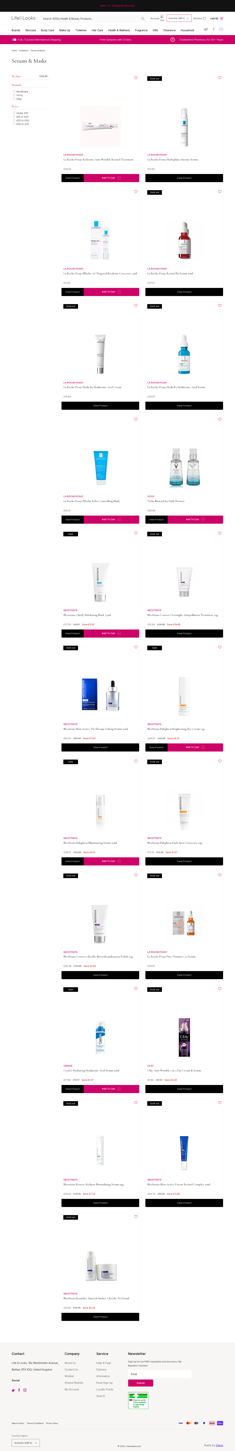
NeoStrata (22, 91)
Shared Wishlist (74, 1382)
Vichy (19, 95)
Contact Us (71, 1369)
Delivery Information (103, 1373)
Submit (141, 1382)
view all (43, 76)
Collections (24, 50)
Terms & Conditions (35, 1423)
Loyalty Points (104, 1389)
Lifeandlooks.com (133, 1446)
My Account (72, 1389)
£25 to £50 (22, 120)
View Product (72, 178)
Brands (16, 85)
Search (100, 1396)
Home (14, 50)
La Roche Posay (73, 154)
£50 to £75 (22, 124)
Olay (18, 98)
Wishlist (69, 1376)
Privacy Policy (52, 1423)
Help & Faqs (103, 1362)
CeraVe (68, 1065)
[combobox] (93, 19)
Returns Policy (18, 1423)
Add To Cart (108, 177)
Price (15, 106)
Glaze (219, 1445)
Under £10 (22, 113)
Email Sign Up (104, 1382)
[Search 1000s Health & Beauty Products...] (143, 19)
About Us (70, 1362)
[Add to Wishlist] (135, 77)
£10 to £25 (22, 116)
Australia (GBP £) (177, 18)
